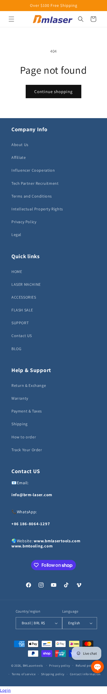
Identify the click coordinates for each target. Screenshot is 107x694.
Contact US (21, 335)
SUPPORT (20, 322)
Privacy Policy (23, 221)
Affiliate (18, 157)
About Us (20, 144)
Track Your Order (26, 449)
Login (5, 690)
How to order (23, 437)
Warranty (19, 398)
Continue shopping (53, 91)
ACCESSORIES (23, 297)
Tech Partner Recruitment (34, 183)
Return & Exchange (28, 385)
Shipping (19, 423)
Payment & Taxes (26, 411)
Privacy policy (59, 666)
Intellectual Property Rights (37, 209)
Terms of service (24, 674)
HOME (16, 271)
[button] (11, 19)
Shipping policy (53, 674)
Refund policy (86, 666)
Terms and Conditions (31, 196)
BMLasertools (33, 665)
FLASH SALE (22, 310)
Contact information (85, 674)
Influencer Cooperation (33, 170)
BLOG (16, 348)
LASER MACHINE (26, 284)
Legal (16, 234)
